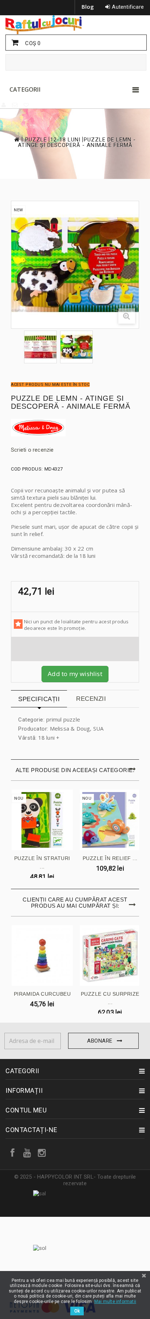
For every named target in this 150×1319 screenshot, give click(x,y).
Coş (32, 43)
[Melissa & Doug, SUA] (75, 427)
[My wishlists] (26, 105)
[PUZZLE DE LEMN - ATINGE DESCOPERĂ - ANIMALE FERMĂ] (40, 347)
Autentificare (128, 7)
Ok (77, 1311)
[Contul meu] (4, 105)
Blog (88, 6)
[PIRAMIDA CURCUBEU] (42, 955)
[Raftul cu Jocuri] (75, 24)
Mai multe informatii (115, 1301)
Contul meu (26, 1110)
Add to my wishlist (75, 674)
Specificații (39, 699)
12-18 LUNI (65, 140)
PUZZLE (36, 140)
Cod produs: (27, 469)
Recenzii (91, 698)
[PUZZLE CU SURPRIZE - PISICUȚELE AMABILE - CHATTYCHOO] (110, 955)
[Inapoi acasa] (16, 139)
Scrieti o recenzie (32, 450)
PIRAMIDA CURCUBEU (42, 994)
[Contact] (15, 105)
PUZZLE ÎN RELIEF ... (110, 858)
